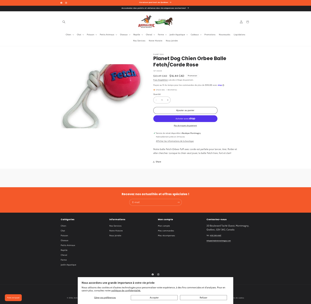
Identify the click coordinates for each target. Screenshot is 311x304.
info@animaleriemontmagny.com (219, 241)
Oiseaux (64, 240)
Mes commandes (166, 230)
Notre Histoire (116, 230)
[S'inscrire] (178, 202)
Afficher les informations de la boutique (175, 141)
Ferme (64, 260)
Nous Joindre (115, 235)
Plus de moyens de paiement (185, 125)
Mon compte (164, 226)
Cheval (64, 255)
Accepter (154, 297)
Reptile (64, 250)
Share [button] (158, 161)
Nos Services (115, 226)
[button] (64, 22)
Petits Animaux (68, 245)
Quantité (157, 94)
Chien (63, 226)
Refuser (203, 297)
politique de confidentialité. (126, 290)
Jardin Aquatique (68, 264)
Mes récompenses (166, 235)
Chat (63, 230)
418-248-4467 (215, 235)
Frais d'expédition (160, 80)
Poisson (64, 235)
